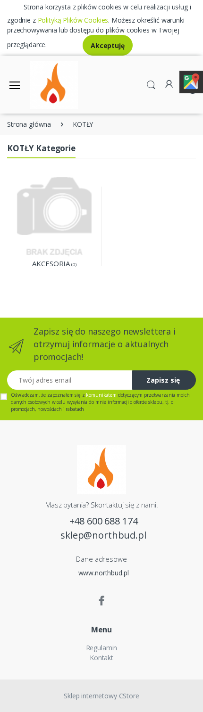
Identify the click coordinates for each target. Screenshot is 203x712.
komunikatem (101, 395)
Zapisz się (163, 380)
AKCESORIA (51, 263)
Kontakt (101, 657)
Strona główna (29, 124)
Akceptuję (108, 45)
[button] (151, 84)
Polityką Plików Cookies (73, 20)
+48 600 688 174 (103, 521)
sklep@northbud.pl (103, 535)
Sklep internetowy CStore (101, 695)
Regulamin (102, 647)
